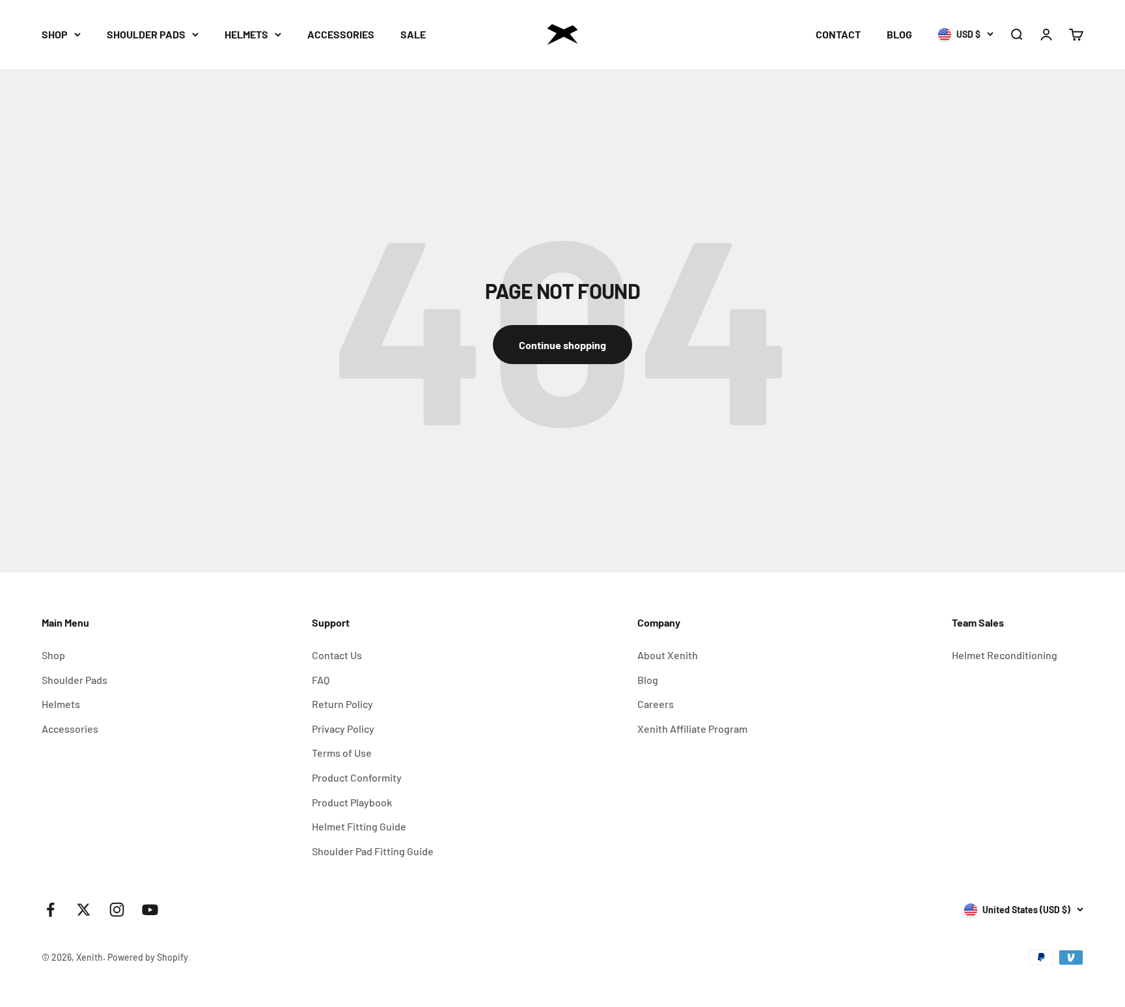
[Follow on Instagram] (117, 909)
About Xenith (667, 655)
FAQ (320, 680)
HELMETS (246, 34)
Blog (647, 680)
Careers (655, 704)
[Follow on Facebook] (50, 909)
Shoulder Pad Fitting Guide (373, 851)
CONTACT (838, 34)
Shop (53, 655)
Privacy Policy (343, 728)
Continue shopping (562, 345)
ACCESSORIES (340, 34)
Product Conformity (357, 777)
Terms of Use (342, 752)
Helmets (61, 704)
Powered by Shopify (147, 957)
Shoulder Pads (74, 680)
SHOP (55, 34)
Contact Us (337, 655)
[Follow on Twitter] (83, 909)
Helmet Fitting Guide (359, 826)
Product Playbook (352, 802)
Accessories (70, 728)
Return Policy (342, 704)
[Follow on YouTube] (150, 909)
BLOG (899, 34)
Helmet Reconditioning (1004, 655)
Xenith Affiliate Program (692, 728)
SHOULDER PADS (146, 34)
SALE (413, 34)
